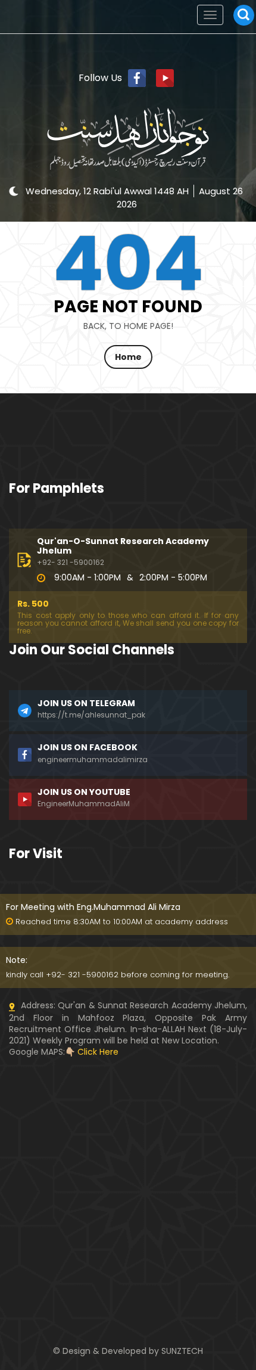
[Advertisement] (128, 1132)
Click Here (97, 1052)
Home (128, 357)
